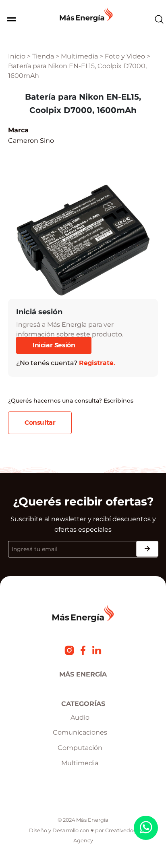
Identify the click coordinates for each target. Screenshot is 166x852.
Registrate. (97, 363)
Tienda (43, 56)
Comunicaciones (80, 732)
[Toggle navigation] (8, 19)
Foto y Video (125, 56)
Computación (80, 748)
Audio (80, 717)
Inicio (16, 56)
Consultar (40, 423)
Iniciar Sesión (54, 345)
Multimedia (79, 56)
